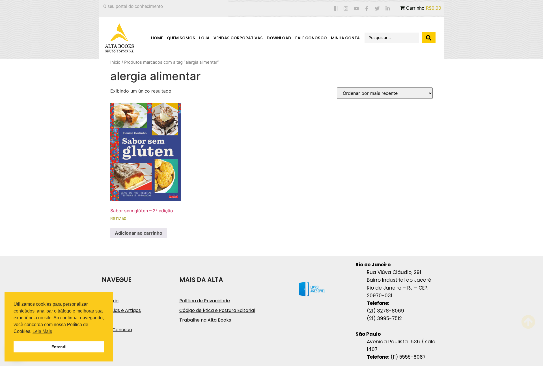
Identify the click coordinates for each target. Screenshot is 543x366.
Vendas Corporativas (238, 38)
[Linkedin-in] (387, 9)
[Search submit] (429, 37)
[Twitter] (377, 9)
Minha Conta (345, 38)
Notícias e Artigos (121, 310)
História (110, 300)
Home (157, 38)
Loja (204, 38)
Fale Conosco (311, 38)
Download (279, 38)
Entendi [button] (58, 346)
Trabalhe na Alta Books (205, 320)
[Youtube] (356, 9)
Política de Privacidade (204, 300)
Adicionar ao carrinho (138, 233)
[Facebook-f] (367, 9)
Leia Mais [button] (42, 331)
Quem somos (181, 38)
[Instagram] (346, 9)
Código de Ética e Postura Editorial (217, 310)
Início (115, 62)
